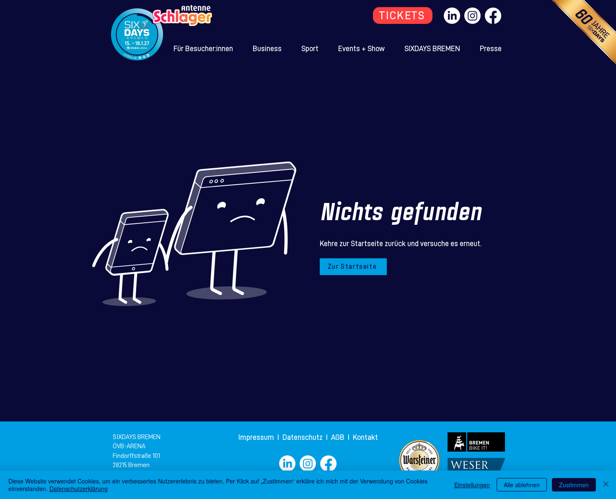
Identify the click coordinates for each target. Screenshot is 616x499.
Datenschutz (303, 437)
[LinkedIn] (452, 16)
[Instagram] (472, 16)
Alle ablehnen (522, 485)
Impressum (257, 437)
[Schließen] (606, 484)
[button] (203, 48)
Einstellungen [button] (472, 485)
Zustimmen (574, 485)
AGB (339, 437)
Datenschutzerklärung (78, 488)
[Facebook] (493, 16)
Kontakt (365, 437)
